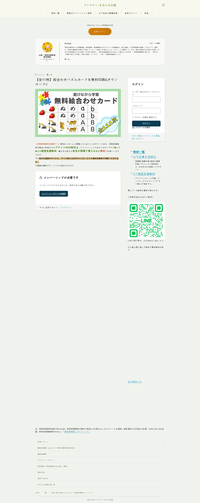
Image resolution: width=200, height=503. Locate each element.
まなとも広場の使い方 (45, 484)
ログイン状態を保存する (145, 117)
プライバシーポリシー (46, 460)
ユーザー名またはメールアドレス (146, 93)
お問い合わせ (43, 478)
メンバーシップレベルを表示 (54, 193)
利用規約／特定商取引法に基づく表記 (52, 466)
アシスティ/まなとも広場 (100, 5)
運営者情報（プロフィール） (78, 431)
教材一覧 (55, 13)
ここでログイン (65, 207)
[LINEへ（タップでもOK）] (146, 220)
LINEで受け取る (146, 240)
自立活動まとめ (135, 381)
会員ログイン (131, 13)
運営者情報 (42, 454)
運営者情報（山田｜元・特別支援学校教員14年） (56, 448)
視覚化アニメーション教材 (79, 13)
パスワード (137, 105)
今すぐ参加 (137, 135)
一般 (50, 74)
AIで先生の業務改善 (108, 13)
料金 (146, 13)
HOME (37, 493)
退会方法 (40, 472)
